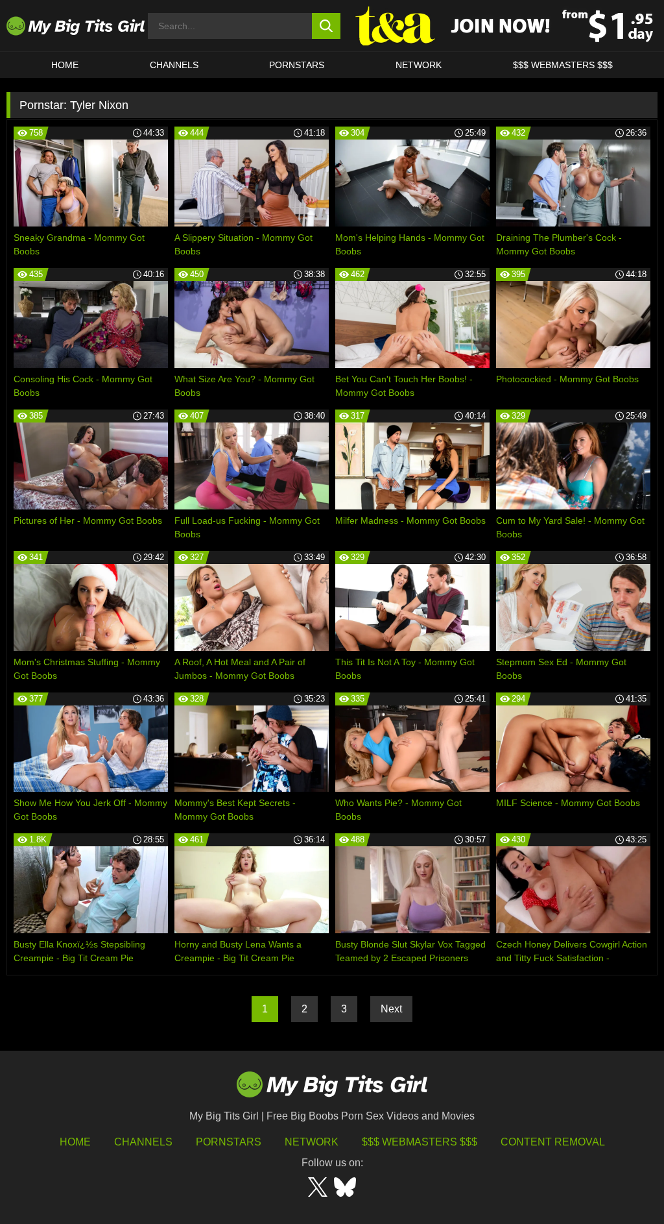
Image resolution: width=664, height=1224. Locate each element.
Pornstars (296, 65)
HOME (64, 65)
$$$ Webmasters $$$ (419, 1141)
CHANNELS (174, 65)
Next (391, 1008)
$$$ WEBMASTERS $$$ (563, 65)
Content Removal (553, 1141)
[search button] (326, 26)
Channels (143, 1141)
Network (419, 65)
